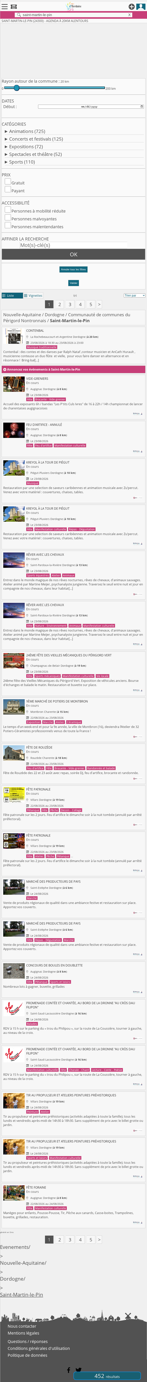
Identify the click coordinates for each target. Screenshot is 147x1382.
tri (75, 295)
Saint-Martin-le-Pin (21, 1294)
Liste (8, 295)
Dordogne (54, 315)
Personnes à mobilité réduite (38, 211)
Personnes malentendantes (37, 226)
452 (107, 1376)
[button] (73, 271)
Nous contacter (22, 1326)
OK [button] (73, 254)
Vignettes (33, 295)
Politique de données (27, 1355)
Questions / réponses (28, 1341)
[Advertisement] (73, 50)
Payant (17, 190)
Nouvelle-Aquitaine (22, 315)
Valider (73, 283)
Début (9, 106)
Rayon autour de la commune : (31, 81)
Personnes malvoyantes (34, 219)
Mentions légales (23, 1333)
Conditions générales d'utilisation (39, 1348)
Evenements (14, 1247)
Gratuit (17, 183)
